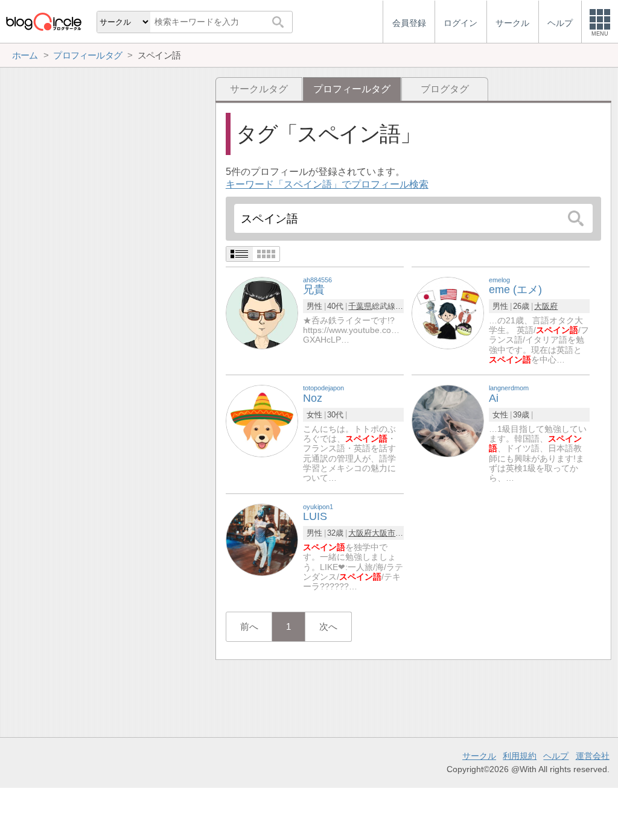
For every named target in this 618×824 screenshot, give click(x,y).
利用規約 (520, 756)
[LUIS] (262, 539)
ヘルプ (556, 756)
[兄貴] (262, 312)
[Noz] (262, 421)
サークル (479, 756)
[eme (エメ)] (448, 312)
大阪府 (546, 306)
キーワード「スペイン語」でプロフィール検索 (327, 184)
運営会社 (593, 756)
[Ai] (448, 421)
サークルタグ (259, 89)
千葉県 (360, 306)
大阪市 (383, 532)
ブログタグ (445, 89)
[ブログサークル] (43, 21)
